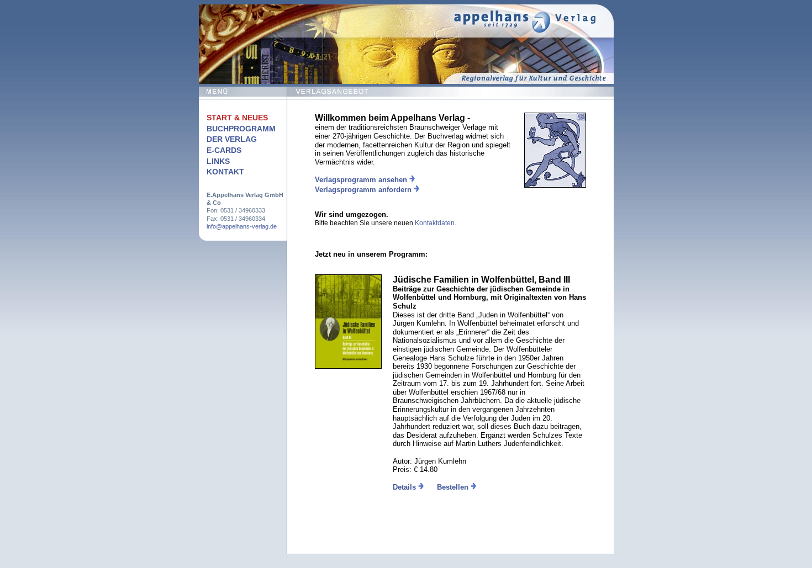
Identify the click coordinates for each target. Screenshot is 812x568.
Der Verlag (232, 139)
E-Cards (224, 150)
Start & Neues (237, 117)
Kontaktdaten (435, 223)
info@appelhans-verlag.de (242, 226)
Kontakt (225, 171)
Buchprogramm (241, 128)
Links (218, 161)
